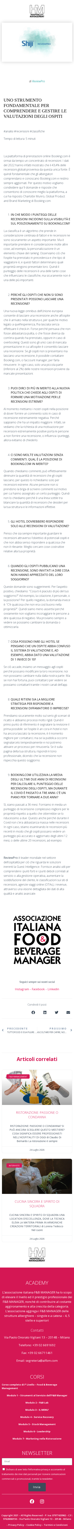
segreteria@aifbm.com (42, 1360)
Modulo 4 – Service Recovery (37, 1417)
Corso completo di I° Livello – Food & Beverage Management (29, 1386)
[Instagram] (42, 1501)
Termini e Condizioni (56, 1524)
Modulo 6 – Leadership (37, 1431)
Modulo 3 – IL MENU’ (37, 1409)
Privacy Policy (16, 1524)
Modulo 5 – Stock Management (37, 1424)
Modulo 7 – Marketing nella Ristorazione (37, 1438)
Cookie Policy (33, 1524)
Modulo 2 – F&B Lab (37, 1402)
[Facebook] (32, 1501)
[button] (33, 1012)
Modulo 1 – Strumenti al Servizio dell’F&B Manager (37, 1395)
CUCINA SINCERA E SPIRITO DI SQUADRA (37, 1203)
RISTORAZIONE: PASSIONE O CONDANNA (37, 1114)
